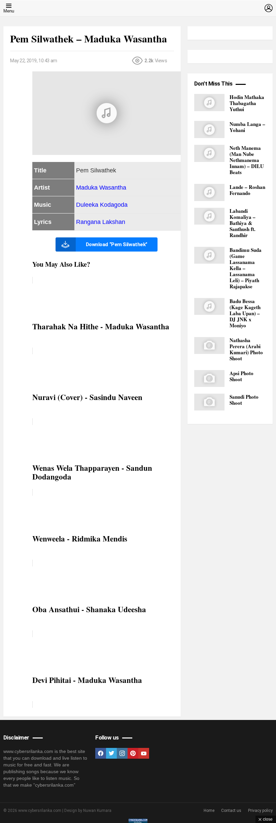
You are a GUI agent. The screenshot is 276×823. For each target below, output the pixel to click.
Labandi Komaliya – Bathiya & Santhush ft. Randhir (242, 223)
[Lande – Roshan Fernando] (209, 192)
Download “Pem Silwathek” (116, 244)
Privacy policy (260, 810)
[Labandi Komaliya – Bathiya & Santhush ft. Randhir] (209, 216)
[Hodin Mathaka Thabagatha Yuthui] (209, 102)
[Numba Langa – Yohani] (209, 129)
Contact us (231, 810)
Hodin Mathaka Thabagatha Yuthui (247, 103)
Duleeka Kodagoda (102, 204)
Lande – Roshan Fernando (247, 190)
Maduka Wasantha (101, 187)
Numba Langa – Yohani (247, 127)
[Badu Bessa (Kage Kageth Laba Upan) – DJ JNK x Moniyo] (209, 306)
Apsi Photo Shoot (241, 376)
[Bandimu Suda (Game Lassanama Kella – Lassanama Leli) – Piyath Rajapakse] (209, 255)
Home (209, 810)
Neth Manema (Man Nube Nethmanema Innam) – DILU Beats (247, 160)
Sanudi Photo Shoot (244, 399)
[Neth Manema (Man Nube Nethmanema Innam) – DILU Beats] (209, 153)
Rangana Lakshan (100, 222)
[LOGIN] (269, 8)
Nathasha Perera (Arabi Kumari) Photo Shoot (246, 349)
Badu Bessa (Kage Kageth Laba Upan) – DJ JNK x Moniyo (245, 313)
